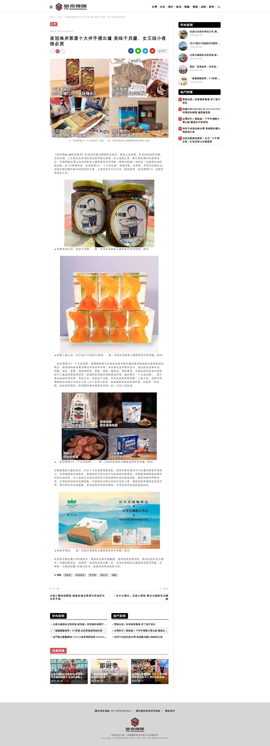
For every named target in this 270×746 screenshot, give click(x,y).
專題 (195, 7)
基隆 (114, 575)
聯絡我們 (170, 711)
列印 (163, 51)
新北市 (104, 575)
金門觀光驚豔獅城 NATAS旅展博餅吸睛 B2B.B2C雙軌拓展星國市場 (89, 637)
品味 (203, 7)
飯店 (179, 7)
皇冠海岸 (80, 575)
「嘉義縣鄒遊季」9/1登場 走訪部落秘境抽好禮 (77, 630)
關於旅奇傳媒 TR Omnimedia (113, 711)
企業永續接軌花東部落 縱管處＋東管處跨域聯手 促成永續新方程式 (88, 624)
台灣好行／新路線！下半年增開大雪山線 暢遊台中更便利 (144, 630)
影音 (211, 7)
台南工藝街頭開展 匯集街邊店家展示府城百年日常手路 (77, 597)
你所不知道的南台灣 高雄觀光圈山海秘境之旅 (138, 637)
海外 (170, 7)
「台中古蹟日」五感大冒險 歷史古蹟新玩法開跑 (140, 597)
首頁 (51, 17)
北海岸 (68, 575)
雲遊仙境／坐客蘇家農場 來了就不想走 (135, 624)
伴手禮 (92, 575)
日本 (162, 7)
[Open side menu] (50, 6)
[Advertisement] (199, 166)
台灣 (154, 7)
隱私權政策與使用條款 (148, 711)
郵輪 (187, 7)
